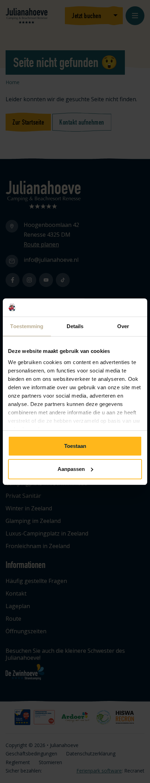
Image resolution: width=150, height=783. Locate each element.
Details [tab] (75, 326)
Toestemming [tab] (26, 326)
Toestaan (75, 446)
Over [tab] (123, 326)
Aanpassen (71, 469)
